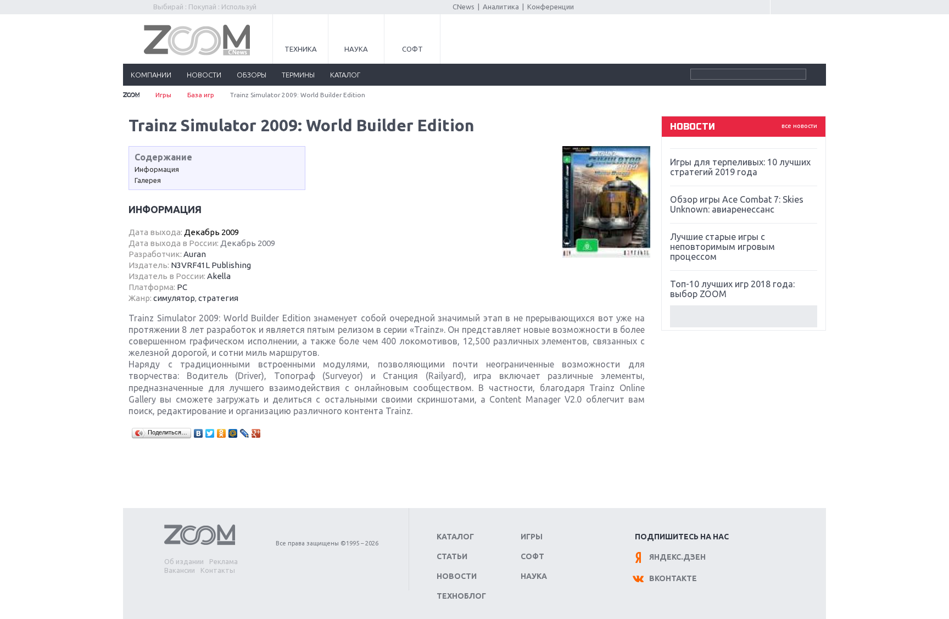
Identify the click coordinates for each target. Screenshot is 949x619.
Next (743, 316)
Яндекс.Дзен (677, 557)
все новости (799, 125)
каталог (345, 75)
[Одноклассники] (221, 433)
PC (182, 287)
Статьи (452, 556)
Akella (219, 276)
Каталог (455, 536)
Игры (163, 94)
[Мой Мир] (233, 433)
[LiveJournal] (244, 433)
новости (204, 75)
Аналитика (501, 6)
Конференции (550, 6)
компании (151, 75)
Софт (412, 49)
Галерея (148, 180)
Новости (457, 576)
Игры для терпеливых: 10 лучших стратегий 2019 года (740, 167)
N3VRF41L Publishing (211, 265)
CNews (463, 6)
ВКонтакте (673, 578)
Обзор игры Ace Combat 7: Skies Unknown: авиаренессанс (736, 204)
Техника (300, 49)
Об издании (184, 561)
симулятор (174, 298)
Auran (194, 254)
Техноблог (461, 596)
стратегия (218, 298)
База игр (200, 94)
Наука (356, 49)
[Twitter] (210, 433)
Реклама (223, 561)
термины (298, 75)
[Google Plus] (256, 433)
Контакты (217, 570)
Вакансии (179, 570)
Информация (157, 169)
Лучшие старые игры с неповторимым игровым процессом (722, 246)
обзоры (251, 75)
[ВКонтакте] (198, 433)
